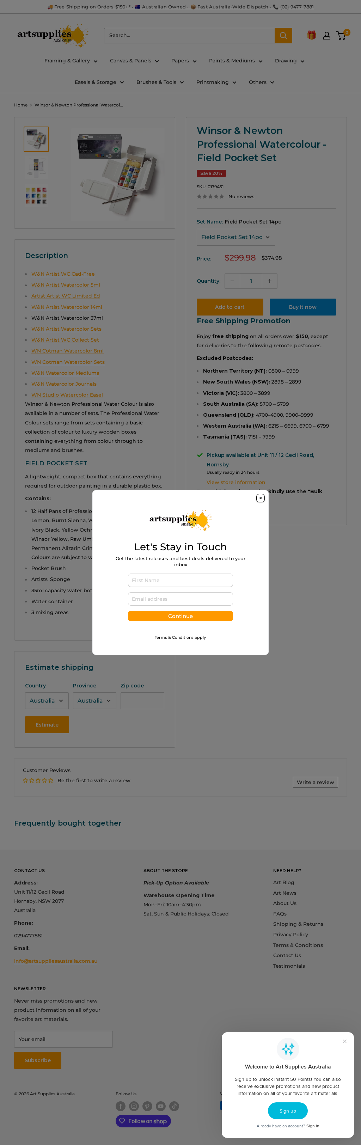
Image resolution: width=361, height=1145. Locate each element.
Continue (180, 616)
